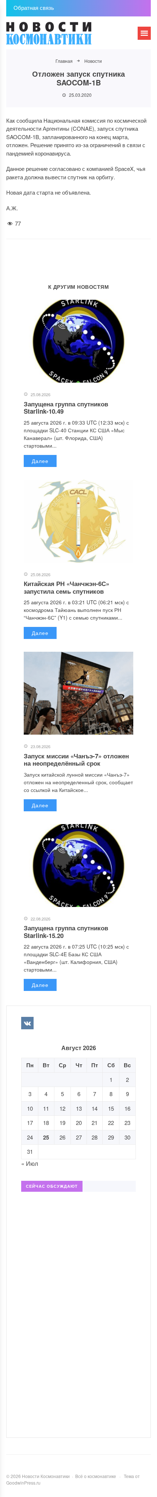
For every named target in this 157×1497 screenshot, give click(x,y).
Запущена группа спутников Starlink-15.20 (66, 931)
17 (30, 1122)
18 (46, 1122)
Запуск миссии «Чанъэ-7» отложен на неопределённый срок (76, 759)
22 (111, 1122)
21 (94, 1122)
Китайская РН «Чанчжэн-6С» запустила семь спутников (66, 587)
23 (127, 1122)
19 (62, 1122)
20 (79, 1122)
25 (46, 1137)
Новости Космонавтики (61, 36)
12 (62, 1108)
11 (46, 1108)
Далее (40, 460)
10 (30, 1108)
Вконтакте (27, 1023)
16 (127, 1108)
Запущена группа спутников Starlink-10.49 (66, 407)
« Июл (29, 1163)
